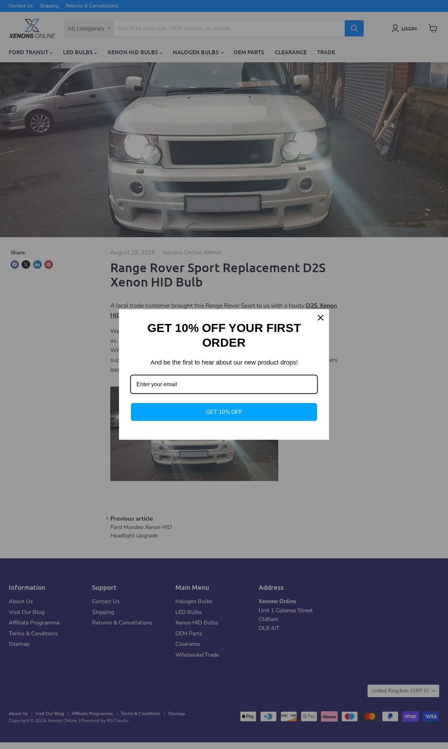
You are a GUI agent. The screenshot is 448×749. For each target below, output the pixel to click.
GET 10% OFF (224, 412)
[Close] (320, 317)
